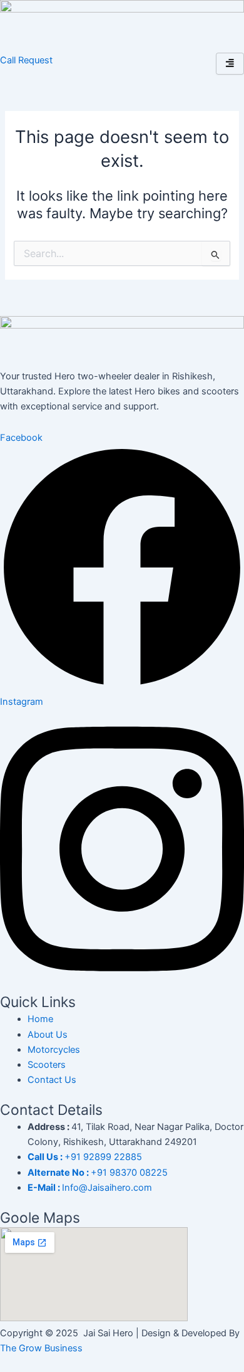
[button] (26, 60)
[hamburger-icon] (230, 64)
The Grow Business (41, 1348)
